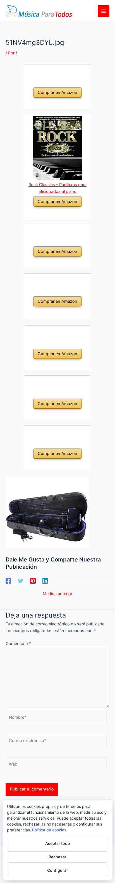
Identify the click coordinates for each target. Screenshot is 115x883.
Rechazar (57, 856)
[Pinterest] (33, 581)
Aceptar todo (57, 843)
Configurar (57, 870)
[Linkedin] (45, 581)
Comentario (18, 643)
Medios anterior (57, 594)
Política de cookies (49, 829)
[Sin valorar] (50, 103)
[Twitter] (20, 581)
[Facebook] (8, 581)
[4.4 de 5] (50, 212)
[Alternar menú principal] (103, 11)
